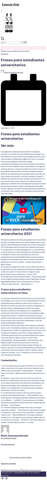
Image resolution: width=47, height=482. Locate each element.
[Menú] (2, 10)
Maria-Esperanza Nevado (14, 435)
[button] (22, 43)
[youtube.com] (9, 32)
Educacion (4, 54)
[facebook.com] (9, 16)
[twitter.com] (9, 20)
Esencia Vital (10, 4)
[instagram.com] (9, 28)
